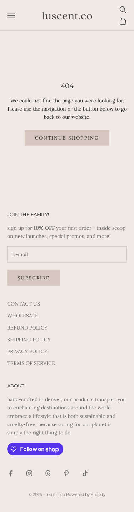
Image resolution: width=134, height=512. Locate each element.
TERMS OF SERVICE (31, 363)
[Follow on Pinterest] (66, 473)
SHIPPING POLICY (29, 339)
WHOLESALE (22, 315)
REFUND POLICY (27, 328)
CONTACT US (23, 304)
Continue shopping (67, 138)
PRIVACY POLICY (27, 351)
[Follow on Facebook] (10, 473)
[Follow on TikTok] (85, 473)
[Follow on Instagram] (29, 473)
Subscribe (34, 278)
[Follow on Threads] (47, 473)
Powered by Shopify (85, 494)
